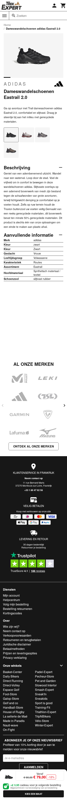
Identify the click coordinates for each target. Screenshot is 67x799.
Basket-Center (12, 672)
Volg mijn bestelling (16, 604)
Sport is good (43, 703)
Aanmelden (33, 767)
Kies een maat (33, 793)
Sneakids (41, 698)
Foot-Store (10, 694)
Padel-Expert (43, 672)
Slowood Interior (46, 685)
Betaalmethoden (14, 649)
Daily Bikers (11, 676)
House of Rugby (13, 712)
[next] (64, 405)
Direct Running (13, 681)
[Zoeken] (13, 15)
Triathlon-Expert (45, 712)
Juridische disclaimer (17, 644)
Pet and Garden (45, 681)
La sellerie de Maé (15, 716)
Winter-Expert (44, 725)
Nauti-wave (10, 725)
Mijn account (11, 595)
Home (7, 25)
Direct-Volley (11, 685)
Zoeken (22, 16)
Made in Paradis (14, 721)
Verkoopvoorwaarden (17, 635)
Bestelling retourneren (17, 609)
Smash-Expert (44, 690)
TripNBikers (43, 716)
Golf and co (10, 703)
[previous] (2, 405)
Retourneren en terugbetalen (22, 640)
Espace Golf (11, 690)
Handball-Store (13, 707)
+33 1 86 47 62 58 (33, 490)
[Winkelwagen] (63, 6)
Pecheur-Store (44, 676)
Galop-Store (11, 698)
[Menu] (4, 15)
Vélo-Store (42, 721)
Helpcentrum (11, 600)
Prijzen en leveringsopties (20, 653)
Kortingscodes (12, 613)
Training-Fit (42, 707)
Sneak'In (41, 694)
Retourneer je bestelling (33, 547)
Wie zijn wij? (11, 626)
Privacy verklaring (15, 657)
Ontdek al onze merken (33, 446)
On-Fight (9, 730)
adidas (15, 84)
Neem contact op (34, 478)
